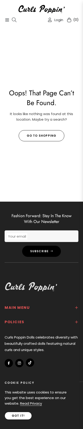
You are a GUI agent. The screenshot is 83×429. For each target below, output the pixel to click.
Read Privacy (31, 403)
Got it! (18, 416)
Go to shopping (41, 136)
